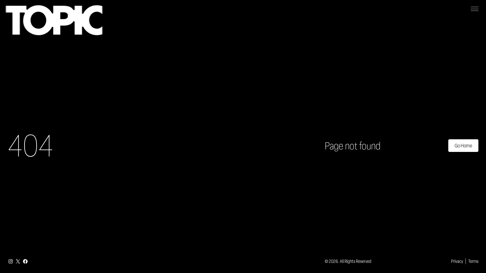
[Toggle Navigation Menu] (474, 9)
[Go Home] (54, 20)
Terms (473, 261)
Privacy (457, 261)
